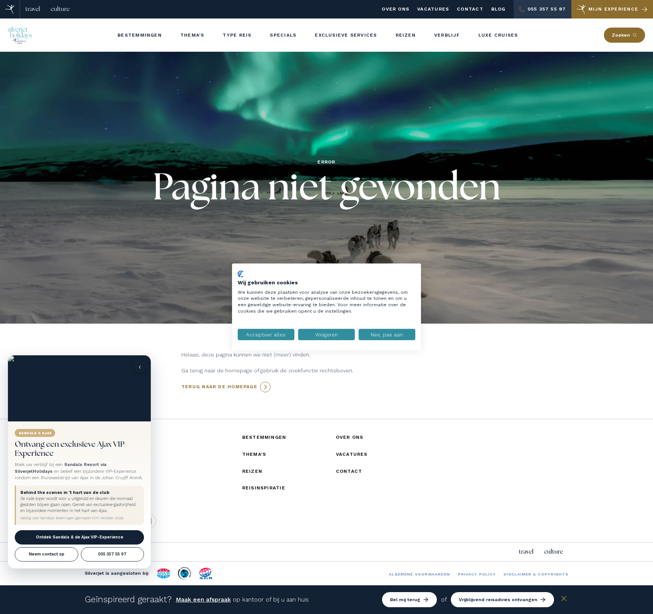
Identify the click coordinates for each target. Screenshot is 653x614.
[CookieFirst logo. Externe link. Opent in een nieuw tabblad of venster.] (240, 274)
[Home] (10, 9)
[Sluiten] (563, 600)
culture (60, 9)
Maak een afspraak (203, 599)
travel (32, 9)
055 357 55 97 (112, 554)
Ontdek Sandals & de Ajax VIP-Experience (79, 537)
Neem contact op (46, 554)
